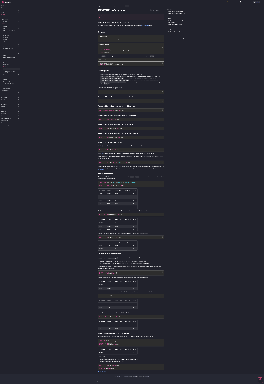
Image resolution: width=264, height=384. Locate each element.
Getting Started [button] (4, 10)
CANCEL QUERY (6, 35)
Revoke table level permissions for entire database (176, 14)
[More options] (163, 10)
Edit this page (103, 371)
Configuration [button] (4, 104)
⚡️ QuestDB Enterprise (232, 2)
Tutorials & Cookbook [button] (6, 118)
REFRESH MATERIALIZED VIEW (9, 57)
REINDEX (5, 60)
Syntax (168, 7)
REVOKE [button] (4, 66)
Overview (4, 17)
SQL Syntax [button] (4, 24)
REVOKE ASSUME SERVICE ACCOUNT (9, 72)
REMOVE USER (6, 62)
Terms (168, 381)
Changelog (3, 122)
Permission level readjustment (174, 36)
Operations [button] (3, 111)
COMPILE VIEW (6, 39)
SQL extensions (5, 19)
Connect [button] (3, 12)
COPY (4, 42)
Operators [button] (4, 95)
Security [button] (3, 106)
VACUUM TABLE (6, 88)
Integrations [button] (3, 116)
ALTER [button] (4, 28)
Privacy (163, 381)
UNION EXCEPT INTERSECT (8, 83)
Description (169, 9)
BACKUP (4, 33)
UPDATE (4, 86)
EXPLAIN (4, 51)
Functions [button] (4, 92)
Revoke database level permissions (175, 11)
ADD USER (5, 26)
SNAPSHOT (5, 79)
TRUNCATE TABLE (6, 81)
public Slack (131, 376)
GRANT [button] (4, 53)
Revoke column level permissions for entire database (175, 21)
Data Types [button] (4, 21)
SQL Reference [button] (4, 14)
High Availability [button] (4, 109)
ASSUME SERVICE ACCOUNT (9, 30)
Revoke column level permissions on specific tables (175, 25)
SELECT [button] (4, 74)
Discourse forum (140, 376)
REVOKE (5, 69)
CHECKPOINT (6, 37)
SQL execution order (6, 90)
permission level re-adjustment (149, 257)
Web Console (4, 97)
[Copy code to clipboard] (162, 40)
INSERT (4, 55)
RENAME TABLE (6, 64)
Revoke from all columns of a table (175, 31)
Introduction (4, 5)
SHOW (4, 77)
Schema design (4, 8)
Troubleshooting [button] (4, 120)
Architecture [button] (3, 102)
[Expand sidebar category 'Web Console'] (18, 97)
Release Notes (4, 125)
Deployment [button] (3, 113)
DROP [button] (4, 46)
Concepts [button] (3, 99)
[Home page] (99, 6)
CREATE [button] (4, 44)
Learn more (159, 17)
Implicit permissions (172, 33)
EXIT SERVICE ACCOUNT (8, 48)
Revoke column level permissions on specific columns (175, 28)
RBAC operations (145, 25)
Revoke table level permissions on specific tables (177, 17)
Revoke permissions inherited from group (177, 38)
